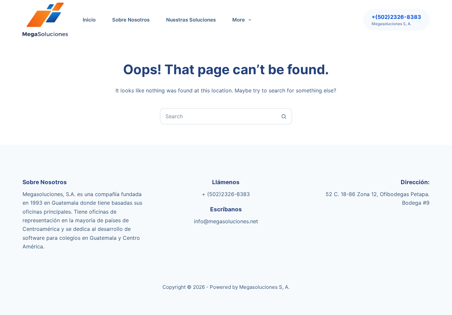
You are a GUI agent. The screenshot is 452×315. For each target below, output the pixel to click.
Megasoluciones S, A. (264, 287)
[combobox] (218, 116)
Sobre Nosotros (131, 20)
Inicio (89, 20)
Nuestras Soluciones (191, 20)
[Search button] (284, 116)
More (238, 20)
